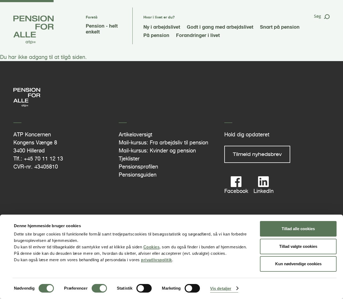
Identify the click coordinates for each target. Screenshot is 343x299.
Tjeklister (129, 158)
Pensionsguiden (137, 174)
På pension (156, 35)
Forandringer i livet (198, 35)
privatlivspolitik (156, 259)
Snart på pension (280, 27)
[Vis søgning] (322, 18)
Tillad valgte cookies (298, 246)
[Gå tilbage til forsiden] (33, 42)
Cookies (151, 247)
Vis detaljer (220, 288)
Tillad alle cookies (298, 228)
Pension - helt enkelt (102, 29)
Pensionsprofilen (138, 166)
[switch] (99, 288)
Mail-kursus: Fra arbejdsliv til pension (163, 142)
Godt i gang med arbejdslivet (220, 27)
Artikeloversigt (135, 134)
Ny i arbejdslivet (161, 27)
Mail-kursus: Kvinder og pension (157, 150)
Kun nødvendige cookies (298, 263)
